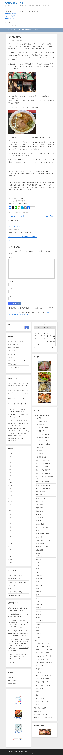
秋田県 (38, 562)
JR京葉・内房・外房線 (42, 427)
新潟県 (38, 595)
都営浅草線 (39, 495)
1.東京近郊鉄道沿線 (39, 415)
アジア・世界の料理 (41, 678)
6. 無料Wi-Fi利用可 (39, 714)
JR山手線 (38, 418)
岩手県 (38, 565)
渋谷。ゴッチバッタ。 (14, 351)
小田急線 (38, 514)
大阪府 (38, 617)
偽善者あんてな (12, 588)
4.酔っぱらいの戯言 (39, 708)
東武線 (38, 511)
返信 (9, 240)
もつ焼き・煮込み (41, 643)
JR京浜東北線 (39, 421)
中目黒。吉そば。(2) (13, 344)
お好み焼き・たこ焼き (42, 656)
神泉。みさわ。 (12, 420)
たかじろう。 (24, 40)
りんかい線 (39, 537)
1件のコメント (33, 40)
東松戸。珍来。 (12, 391)
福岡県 (38, 637)
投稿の (11, 677)
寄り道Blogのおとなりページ (16, 595)
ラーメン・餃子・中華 (15, 212)
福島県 (38, 572)
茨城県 (38, 582)
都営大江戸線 (39, 501)
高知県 (38, 634)
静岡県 (38, 604)
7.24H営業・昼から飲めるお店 (42, 717)
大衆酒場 (38, 688)
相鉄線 (38, 530)
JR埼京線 (38, 424)
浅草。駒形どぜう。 (13, 414)
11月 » (54, 347)
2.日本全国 (37, 553)
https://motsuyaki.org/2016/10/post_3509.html (22, 237)
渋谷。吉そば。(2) (13, 354)
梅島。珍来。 (11, 438)
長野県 (38, 588)
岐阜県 (38, 608)
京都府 (38, 614)
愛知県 (38, 611)
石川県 (38, 601)
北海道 (38, 556)
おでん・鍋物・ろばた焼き (43, 652)
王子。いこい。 (12, 370)
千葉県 (38, 585)
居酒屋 (38, 691)
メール (11, 288)
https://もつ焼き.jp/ (10, 16)
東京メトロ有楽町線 (41, 485)
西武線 (38, 521)
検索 (9, 324)
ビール (38, 672)
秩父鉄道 (38, 550)
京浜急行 (38, 517)
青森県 (38, 559)
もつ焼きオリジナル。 (15, 3)
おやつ (38, 704)
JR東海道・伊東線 (41, 437)
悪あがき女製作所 (12, 585)
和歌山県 (38, 621)
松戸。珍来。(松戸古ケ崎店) (15, 341)
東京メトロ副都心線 (41, 488)
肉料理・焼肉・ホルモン (42, 649)
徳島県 (38, 630)
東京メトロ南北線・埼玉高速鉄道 (45, 476)
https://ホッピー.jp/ (10, 18)
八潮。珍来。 (11, 357)
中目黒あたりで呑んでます (15, 592)
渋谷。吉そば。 (12, 423)
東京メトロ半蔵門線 (41, 463)
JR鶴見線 (38, 447)
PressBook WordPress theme (47, 753)
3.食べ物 (36, 640)
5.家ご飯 (36, 711)
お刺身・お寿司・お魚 (42, 646)
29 (54, 341)
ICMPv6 (36, 29)
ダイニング (39, 698)
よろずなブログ (23, 648)
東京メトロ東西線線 (41, 482)
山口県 (38, 627)
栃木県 (38, 575)
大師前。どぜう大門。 (14, 347)
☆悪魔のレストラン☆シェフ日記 (17, 582)
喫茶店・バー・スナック (42, 701)
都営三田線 (39, 491)
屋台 (37, 695)
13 (47, 336)
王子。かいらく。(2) (13, 367)
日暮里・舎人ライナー (27, 212)
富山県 (38, 598)
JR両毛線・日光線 (41, 457)
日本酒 (38, 669)
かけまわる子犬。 (27, 29)
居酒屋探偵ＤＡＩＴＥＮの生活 (16, 579)
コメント (11, 257)
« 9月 (35, 347)
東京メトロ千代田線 (41, 470)
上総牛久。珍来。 (12, 383)
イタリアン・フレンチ (42, 675)
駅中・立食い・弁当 (41, 685)
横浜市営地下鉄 (40, 543)
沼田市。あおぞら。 (13, 364)
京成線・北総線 (40, 524)
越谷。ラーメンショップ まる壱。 (17, 360)
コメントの (12, 680)
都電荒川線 (39, 504)
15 (54, 336)
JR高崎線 (38, 450)
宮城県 (38, 569)
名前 (10, 281)
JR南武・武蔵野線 (41, 441)
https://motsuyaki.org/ (10, 13)
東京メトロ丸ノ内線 (41, 473)
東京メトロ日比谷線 (41, 466)
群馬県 (38, 578)
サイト (10, 296)
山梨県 (38, 591)
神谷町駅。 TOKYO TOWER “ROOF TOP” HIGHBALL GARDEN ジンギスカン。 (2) (18, 431)
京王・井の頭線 (40, 527)
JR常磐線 (38, 431)
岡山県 (38, 624)
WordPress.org (12, 683)
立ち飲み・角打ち (41, 682)
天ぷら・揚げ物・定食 (42, 659)
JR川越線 (38, 453)
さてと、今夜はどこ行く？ (15, 575)
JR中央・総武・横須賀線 (43, 444)
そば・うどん (39, 665)
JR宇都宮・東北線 (41, 434)
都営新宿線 (39, 498)
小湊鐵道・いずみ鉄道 (42, 547)
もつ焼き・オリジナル (19, 639)
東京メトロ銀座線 (41, 460)
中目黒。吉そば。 (12, 398)
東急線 (38, 508)
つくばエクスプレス (41, 534)
